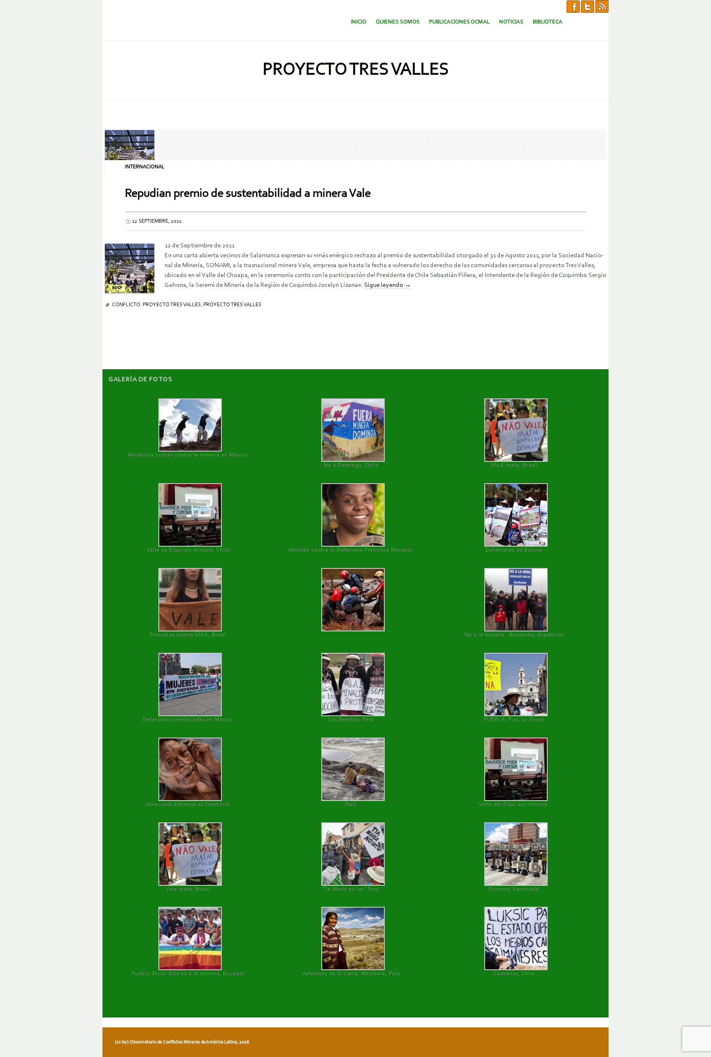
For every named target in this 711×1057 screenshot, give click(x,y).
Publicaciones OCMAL (459, 22)
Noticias (511, 22)
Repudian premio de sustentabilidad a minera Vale (248, 194)
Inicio (358, 22)
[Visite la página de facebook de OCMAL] (573, 6)
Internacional (145, 167)
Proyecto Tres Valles (232, 304)
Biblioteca (547, 22)
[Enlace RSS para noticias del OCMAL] (602, 6)
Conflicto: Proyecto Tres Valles (156, 304)
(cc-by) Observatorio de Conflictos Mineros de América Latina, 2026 (182, 1042)
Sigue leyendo (387, 285)
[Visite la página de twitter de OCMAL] (587, 6)
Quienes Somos (398, 22)
